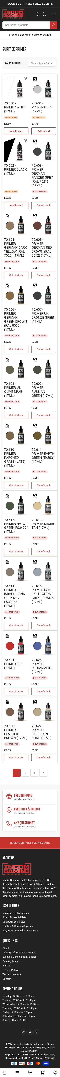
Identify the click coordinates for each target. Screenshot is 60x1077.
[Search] (53, 25)
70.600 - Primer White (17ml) (15, 107)
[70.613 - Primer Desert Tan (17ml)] (44, 504)
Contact (6, 978)
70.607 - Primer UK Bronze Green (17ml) (43, 315)
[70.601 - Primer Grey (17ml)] (44, 88)
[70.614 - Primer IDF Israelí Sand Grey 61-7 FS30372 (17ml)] (16, 570)
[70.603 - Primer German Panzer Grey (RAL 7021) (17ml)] (44, 150)
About (5, 948)
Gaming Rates (10, 961)
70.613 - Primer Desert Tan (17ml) (44, 524)
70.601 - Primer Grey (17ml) (42, 107)
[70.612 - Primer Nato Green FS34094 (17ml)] (16, 504)
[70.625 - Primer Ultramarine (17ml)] (44, 644)
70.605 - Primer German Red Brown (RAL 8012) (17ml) (42, 247)
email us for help (28, 826)
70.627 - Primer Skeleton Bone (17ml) (42, 732)
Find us (6, 965)
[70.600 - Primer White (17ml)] (16, 88)
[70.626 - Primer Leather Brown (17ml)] (16, 710)
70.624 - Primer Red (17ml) (13, 664)
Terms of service (11, 974)
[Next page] (43, 772)
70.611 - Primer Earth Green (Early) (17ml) (43, 455)
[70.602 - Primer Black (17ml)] (16, 150)
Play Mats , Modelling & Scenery (20, 930)
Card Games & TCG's (14, 921)
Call (16, 826)
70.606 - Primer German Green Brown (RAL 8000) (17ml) (15, 319)
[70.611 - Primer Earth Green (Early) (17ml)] (44, 434)
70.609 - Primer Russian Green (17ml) (43, 390)
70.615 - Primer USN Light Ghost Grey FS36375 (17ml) (43, 594)
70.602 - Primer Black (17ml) (15, 169)
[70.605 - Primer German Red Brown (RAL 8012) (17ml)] (44, 224)
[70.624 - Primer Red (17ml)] (16, 644)
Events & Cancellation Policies (19, 956)
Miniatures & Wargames (15, 913)
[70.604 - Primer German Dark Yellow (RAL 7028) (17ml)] (16, 224)
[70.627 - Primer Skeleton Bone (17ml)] (44, 710)
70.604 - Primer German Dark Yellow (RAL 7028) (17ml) (15, 247)
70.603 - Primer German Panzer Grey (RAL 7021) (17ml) (42, 175)
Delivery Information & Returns (19, 952)
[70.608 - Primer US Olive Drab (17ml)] (16, 368)
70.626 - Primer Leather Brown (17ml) (15, 732)
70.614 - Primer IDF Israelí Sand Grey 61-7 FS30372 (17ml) (14, 596)
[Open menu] (54, 14)
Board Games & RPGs (14, 917)
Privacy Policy (10, 970)
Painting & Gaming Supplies (17, 926)
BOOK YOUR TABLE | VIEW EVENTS (30, 3)
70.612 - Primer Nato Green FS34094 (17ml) (16, 526)
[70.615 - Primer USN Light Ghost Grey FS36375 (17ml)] (44, 570)
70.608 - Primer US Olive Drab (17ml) (13, 390)
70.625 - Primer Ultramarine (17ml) (42, 666)
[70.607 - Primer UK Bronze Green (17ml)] (44, 294)
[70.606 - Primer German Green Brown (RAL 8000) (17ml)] (16, 294)
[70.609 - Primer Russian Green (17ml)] (44, 368)
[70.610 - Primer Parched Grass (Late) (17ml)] (16, 434)
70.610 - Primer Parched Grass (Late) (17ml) (15, 457)
